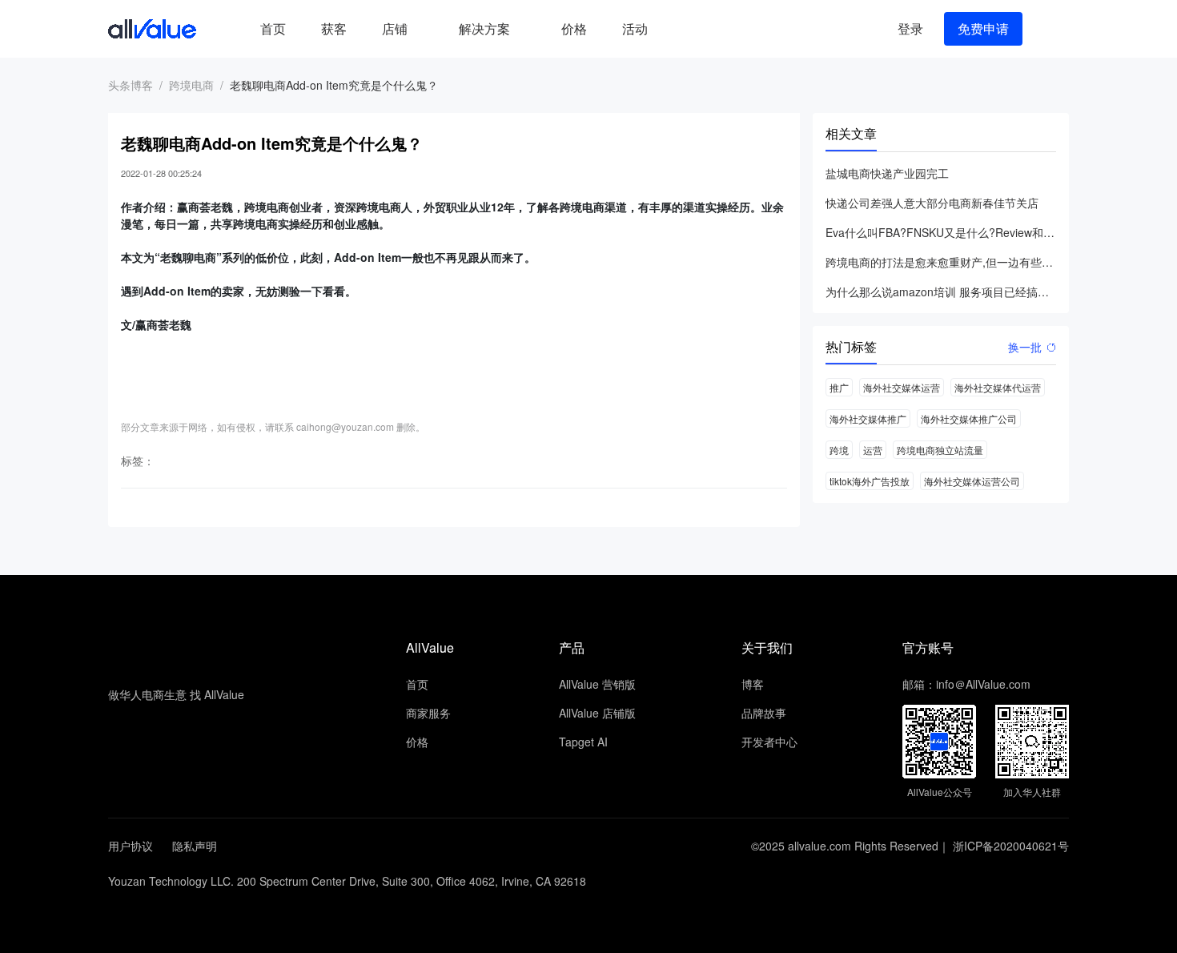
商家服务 (428, 713)
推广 (839, 387)
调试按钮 (678, 29)
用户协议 (130, 846)
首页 (273, 28)
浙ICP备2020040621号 (1011, 846)
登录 (910, 28)
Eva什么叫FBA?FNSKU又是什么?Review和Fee (941, 232)
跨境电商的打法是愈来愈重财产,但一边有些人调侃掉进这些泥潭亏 (941, 262)
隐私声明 (194, 846)
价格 (574, 28)
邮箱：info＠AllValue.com (966, 684)
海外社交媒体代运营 (997, 387)
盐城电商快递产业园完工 (887, 173)
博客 (752, 684)
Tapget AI (583, 742)
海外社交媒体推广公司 (969, 418)
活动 (635, 28)
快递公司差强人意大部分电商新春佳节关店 (932, 203)
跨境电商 (191, 85)
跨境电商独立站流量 (940, 449)
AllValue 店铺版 (597, 713)
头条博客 (130, 85)
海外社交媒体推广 (868, 418)
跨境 (839, 449)
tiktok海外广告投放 (870, 481)
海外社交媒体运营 (901, 387)
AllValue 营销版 (597, 684)
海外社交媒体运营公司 (972, 481)
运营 (872, 449)
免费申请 (983, 28)
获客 (334, 28)
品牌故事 (763, 713)
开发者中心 (769, 742)
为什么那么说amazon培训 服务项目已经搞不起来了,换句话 (941, 291)
